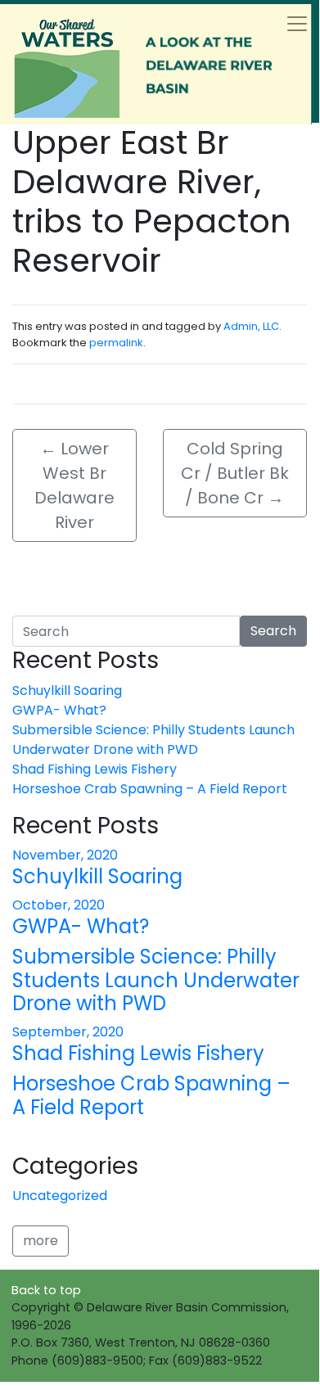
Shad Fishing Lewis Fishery (94, 769)
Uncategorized (59, 1195)
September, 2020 (68, 1031)
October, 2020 (58, 905)
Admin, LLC (251, 326)
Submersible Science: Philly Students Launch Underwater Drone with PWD (153, 739)
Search (273, 630)
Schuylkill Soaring (67, 690)
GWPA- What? (59, 710)
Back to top (46, 1290)
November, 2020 (65, 855)
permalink (116, 342)
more (40, 1240)
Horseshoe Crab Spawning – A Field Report (149, 788)
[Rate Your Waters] (156, 64)
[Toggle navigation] (297, 23)
